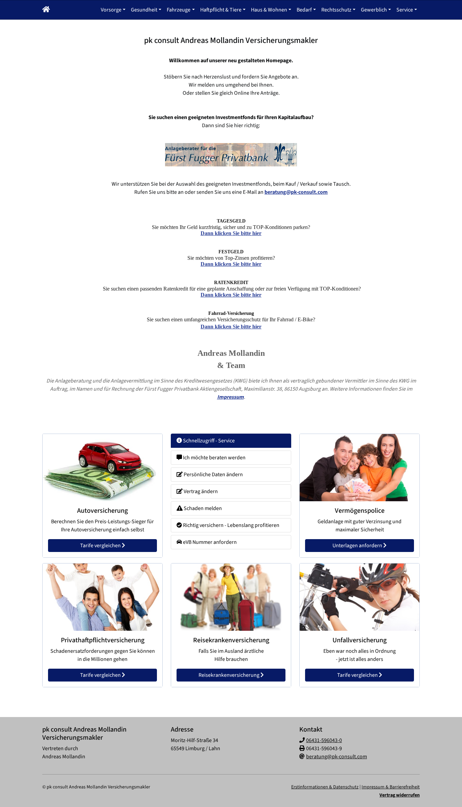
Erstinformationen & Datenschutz (325, 787)
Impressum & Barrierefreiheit (391, 787)
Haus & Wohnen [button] (269, 10)
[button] (46, 10)
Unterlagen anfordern (357, 545)
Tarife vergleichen (101, 545)
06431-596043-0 (324, 740)
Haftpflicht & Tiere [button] (220, 10)
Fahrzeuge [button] (178, 10)
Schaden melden (202, 508)
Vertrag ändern (200, 491)
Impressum (230, 397)
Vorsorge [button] (111, 10)
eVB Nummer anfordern (209, 542)
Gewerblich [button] (374, 10)
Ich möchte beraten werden (214, 457)
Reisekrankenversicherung (229, 675)
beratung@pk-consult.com (296, 192)
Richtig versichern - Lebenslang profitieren (230, 525)
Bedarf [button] (304, 10)
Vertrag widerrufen (399, 795)
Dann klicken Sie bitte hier (231, 233)
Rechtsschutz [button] (336, 10)
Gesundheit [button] (144, 10)
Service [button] (404, 10)
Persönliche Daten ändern (213, 474)
